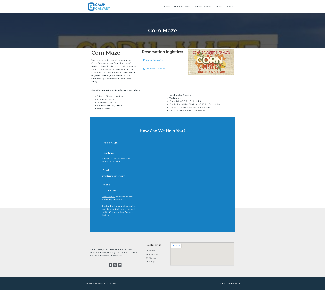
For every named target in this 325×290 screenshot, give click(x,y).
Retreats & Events (202, 6)
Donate (229, 6)
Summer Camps (182, 6)
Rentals (218, 6)
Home (167, 6)
